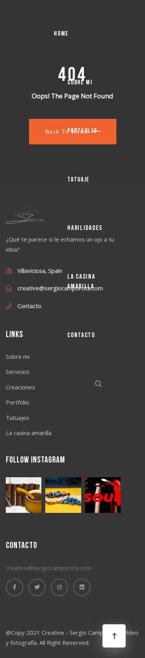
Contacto (81, 335)
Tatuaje (78, 179)
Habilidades (84, 228)
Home (61, 34)
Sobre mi (80, 82)
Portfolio (82, 131)
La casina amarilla (81, 282)
